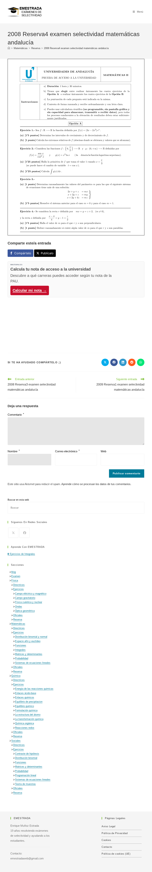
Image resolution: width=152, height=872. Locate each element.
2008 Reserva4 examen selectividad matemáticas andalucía (76, 48)
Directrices (19, 584)
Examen (15, 576)
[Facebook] (24, 533)
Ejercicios (18, 589)
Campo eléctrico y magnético (30, 593)
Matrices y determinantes (28, 654)
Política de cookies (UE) (116, 853)
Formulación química (26, 710)
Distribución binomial (26, 758)
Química (15, 675)
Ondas (18, 606)
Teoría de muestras (25, 784)
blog (13, 572)
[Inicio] (9, 48)
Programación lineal (25, 775)
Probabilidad (21, 658)
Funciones (20, 645)
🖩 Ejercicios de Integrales (21, 554)
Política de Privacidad (115, 833)
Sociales (16, 740)
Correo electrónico (67, 451)
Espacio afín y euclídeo (27, 641)
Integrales (20, 649)
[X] (13, 533)
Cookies (106, 840)
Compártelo (22, 253)
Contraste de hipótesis (27, 753)
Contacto (107, 847)
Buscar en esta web (18, 499)
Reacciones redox (24, 727)
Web (103, 451)
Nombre (14, 451)
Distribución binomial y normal (31, 636)
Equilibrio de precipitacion (28, 701)
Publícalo (47, 253)
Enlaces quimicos (24, 697)
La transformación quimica (29, 719)
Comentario (16, 414)
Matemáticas (18, 623)
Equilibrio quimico (24, 706)
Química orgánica (24, 723)
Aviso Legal (108, 826)
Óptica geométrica (25, 610)
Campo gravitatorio (25, 597)
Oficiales (18, 615)
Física (14, 580)
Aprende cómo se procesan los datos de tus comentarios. (96, 484)
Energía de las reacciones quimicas (34, 688)
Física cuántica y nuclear (28, 602)
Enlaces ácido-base (25, 693)
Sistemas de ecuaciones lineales (32, 662)
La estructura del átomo (27, 714)
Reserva (17, 619)
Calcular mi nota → (30, 290)
